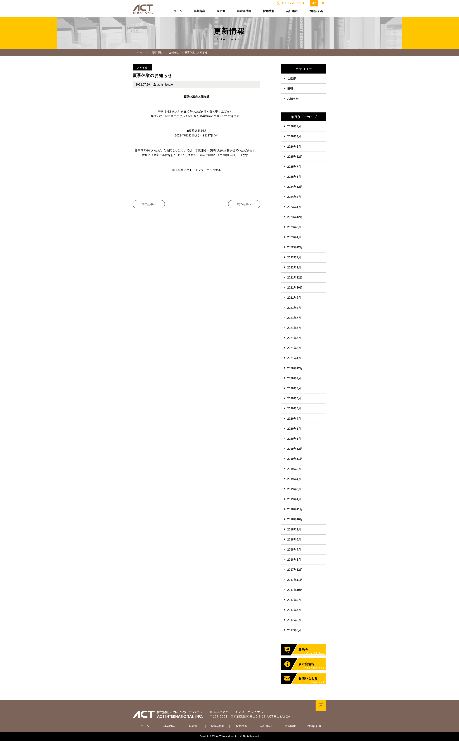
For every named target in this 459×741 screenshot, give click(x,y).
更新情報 (157, 52)
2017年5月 (294, 630)
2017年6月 (294, 620)
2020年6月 (294, 398)
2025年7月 (294, 166)
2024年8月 (294, 196)
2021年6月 (294, 327)
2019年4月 (294, 479)
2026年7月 (294, 126)
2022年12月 (295, 247)
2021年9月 (294, 297)
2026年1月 (294, 146)
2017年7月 (294, 610)
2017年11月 (295, 579)
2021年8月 (294, 307)
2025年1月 (294, 176)
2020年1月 (294, 438)
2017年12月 (295, 569)
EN (322, 3)
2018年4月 (294, 549)
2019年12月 (295, 448)
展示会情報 (244, 11)
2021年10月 (295, 287)
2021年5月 (294, 337)
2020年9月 (294, 378)
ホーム (177, 11)
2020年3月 (294, 428)
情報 (290, 88)
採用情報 (269, 11)
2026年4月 (294, 136)
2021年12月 (295, 277)
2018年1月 (294, 559)
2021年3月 (294, 348)
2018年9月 (294, 529)
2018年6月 (294, 539)
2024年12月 (295, 186)
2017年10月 (295, 589)
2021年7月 (294, 317)
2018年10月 (295, 519)
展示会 (221, 11)
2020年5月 (294, 408)
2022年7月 (294, 257)
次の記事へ (244, 204)
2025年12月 (295, 156)
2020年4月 (294, 418)
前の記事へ (149, 204)
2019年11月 (295, 458)
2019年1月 (294, 499)
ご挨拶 (291, 78)
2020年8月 (294, 388)
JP (314, 3)
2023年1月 (294, 237)
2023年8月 (294, 227)
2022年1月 (294, 267)
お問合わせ (316, 11)
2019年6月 (294, 469)
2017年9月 (294, 599)
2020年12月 (295, 368)
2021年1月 (294, 358)
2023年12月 (295, 217)
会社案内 (292, 11)
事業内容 (199, 11)
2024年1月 (294, 207)
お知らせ (174, 52)
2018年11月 (295, 509)
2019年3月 (294, 489)
